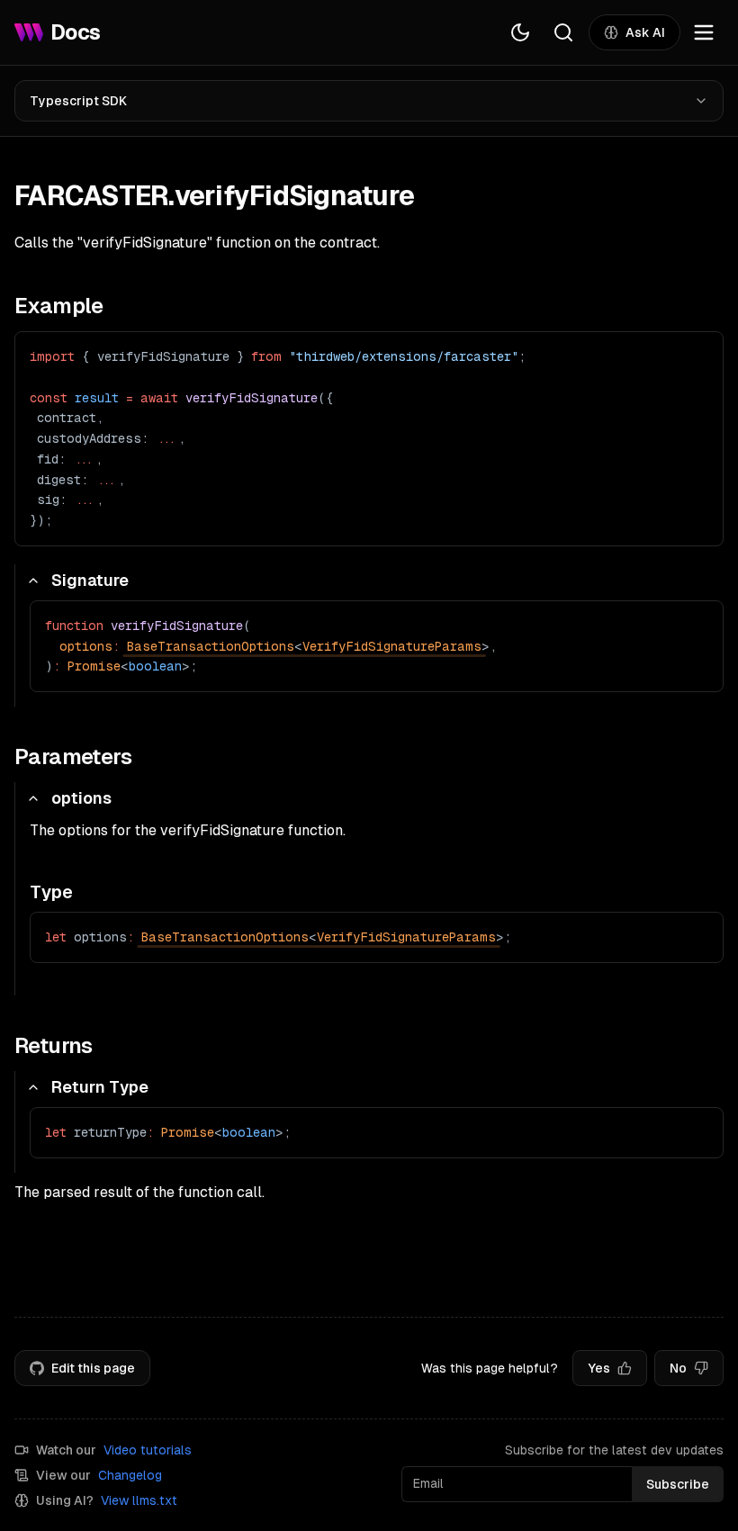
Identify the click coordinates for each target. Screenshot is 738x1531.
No (678, 1368)
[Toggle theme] (520, 32)
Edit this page (93, 1368)
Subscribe (677, 1484)
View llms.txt (139, 1500)
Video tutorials (148, 1450)
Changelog (130, 1475)
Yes (599, 1368)
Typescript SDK (78, 101)
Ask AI (645, 32)
